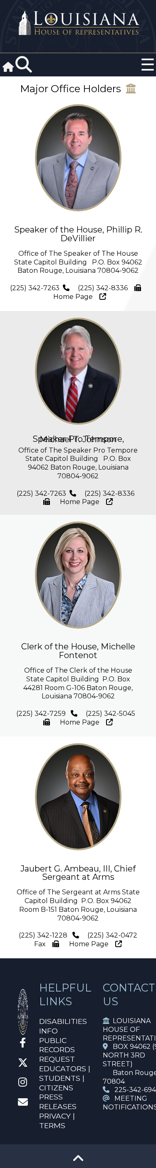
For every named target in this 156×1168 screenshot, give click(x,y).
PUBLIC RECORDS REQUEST (57, 1050)
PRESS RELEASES (58, 1101)
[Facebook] (23, 1044)
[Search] (23, 65)
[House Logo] (78, 23)
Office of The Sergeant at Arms (68, 892)
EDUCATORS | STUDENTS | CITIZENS (64, 1078)
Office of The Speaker (55, 253)
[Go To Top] (78, 1161)
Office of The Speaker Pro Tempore (78, 450)
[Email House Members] (23, 1103)
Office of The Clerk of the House (78, 670)
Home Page (75, 297)
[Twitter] (23, 1064)
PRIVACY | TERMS (57, 1121)
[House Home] (23, 1031)
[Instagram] (22, 1083)
